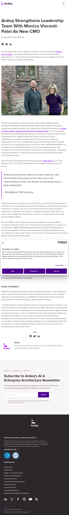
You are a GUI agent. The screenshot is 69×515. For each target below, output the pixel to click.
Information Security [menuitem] (10, 479)
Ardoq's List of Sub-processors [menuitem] (13, 473)
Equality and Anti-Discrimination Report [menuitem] (16, 493)
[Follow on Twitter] (11, 499)
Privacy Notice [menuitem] (8, 467)
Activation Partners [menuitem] (10, 487)
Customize (33, 271)
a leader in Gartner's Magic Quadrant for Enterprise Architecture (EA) (33, 129)
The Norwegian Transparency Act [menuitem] (14, 482)
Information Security (10, 449)
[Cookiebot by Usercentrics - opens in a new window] (59, 242)
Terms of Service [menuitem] (17, 509)
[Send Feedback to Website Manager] (5, 507)
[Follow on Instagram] (24, 499)
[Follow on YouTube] (30, 499)
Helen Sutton (48, 160)
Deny (12, 271)
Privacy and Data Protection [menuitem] (12, 476)
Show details (59, 265)
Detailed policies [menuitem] (9, 462)
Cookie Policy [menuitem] (8, 470)
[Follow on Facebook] (18, 499)
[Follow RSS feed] (36, 499)
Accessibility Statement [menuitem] (11, 490)
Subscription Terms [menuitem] (10, 484)
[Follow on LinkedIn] (5, 499)
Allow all (56, 271)
